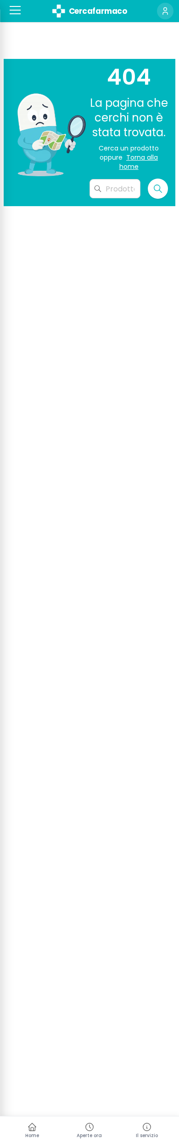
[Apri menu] (15, 10)
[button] (15, 10)
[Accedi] (165, 11)
